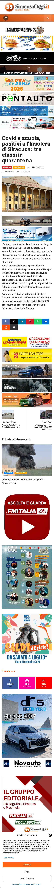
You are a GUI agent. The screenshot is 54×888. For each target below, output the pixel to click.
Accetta (27, 865)
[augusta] (27, 83)
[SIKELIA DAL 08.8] (27, 123)
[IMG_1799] (27, 341)
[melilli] (27, 576)
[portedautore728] (27, 355)
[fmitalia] (27, 110)
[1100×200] (27, 70)
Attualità (7, 167)
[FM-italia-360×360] (27, 517)
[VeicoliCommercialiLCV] (27, 57)
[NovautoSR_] (27, 732)
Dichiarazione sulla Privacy (31, 884)
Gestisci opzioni (27, 878)
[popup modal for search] (48, 18)
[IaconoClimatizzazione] (27, 234)
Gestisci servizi (9, 857)
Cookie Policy (16, 884)
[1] (27, 813)
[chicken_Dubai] (27, 42)
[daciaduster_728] (27, 220)
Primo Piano (19, 167)
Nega (27, 871)
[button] (50, 835)
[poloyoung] (27, 370)
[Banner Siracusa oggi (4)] (27, 98)
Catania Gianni (38, 167)
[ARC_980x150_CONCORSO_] (27, 30)
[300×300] (27, 639)
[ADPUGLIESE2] (27, 400)
